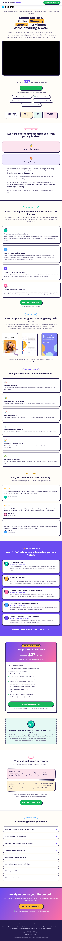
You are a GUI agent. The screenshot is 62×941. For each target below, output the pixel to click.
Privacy (31, 924)
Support (36, 924)
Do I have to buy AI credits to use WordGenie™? (19, 843)
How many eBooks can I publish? (15, 850)
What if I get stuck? (11, 871)
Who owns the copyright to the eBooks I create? (20, 829)
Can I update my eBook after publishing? (17, 864)
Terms (25, 924)
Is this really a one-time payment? (15, 836)
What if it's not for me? (12, 878)
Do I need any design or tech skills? (16, 857)
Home (20, 924)
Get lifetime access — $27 (31, 88)
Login (41, 924)
